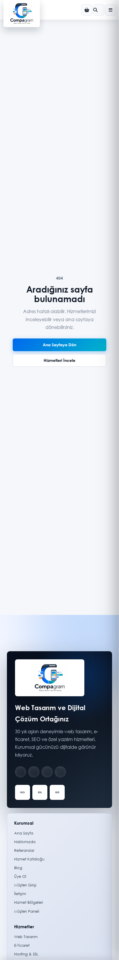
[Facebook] (47, 771)
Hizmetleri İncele (59, 360)
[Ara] (98, 10)
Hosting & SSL (26, 954)
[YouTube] (60, 771)
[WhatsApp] (20, 771)
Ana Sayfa (23, 833)
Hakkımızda (25, 841)
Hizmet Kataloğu (29, 859)
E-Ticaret (21, 945)
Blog (18, 867)
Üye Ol (20, 876)
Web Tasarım (26, 936)
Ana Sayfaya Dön (59, 344)
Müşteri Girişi (25, 885)
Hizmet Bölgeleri (28, 902)
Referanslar (24, 850)
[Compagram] (21, 13)
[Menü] (110, 10)
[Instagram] (33, 771)
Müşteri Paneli (26, 911)
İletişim (20, 893)
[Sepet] (86, 10)
